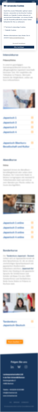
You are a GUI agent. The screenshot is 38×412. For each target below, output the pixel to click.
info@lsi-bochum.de (10, 393)
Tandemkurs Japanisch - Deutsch (20, 256)
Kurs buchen (14, 341)
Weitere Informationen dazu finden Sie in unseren (17, 37)
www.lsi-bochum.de (10, 396)
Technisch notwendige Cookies (15, 27)
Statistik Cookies (10, 30)
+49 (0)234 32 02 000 (16, 390)
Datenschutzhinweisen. (17, 38)
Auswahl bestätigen (19, 43)
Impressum (16, 402)
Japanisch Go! (28, 268)
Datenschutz (25, 402)
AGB (10, 402)
